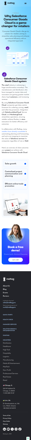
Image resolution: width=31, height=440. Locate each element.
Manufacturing (8, 360)
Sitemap (5, 424)
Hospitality (7, 353)
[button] (25, 3)
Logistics (6, 356)
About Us (6, 286)
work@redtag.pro (9, 307)
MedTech (6, 367)
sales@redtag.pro (9, 302)
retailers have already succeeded (13, 131)
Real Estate (7, 377)
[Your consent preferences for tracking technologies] (28, 438)
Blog (4, 289)
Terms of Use (7, 415)
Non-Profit (7, 370)
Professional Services (10, 373)
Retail (5, 380)
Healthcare (7, 346)
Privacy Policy (7, 418)
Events (5, 293)
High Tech (6, 350)
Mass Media (6, 421)
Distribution (7, 343)
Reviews (6, 296)
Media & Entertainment (11, 363)
